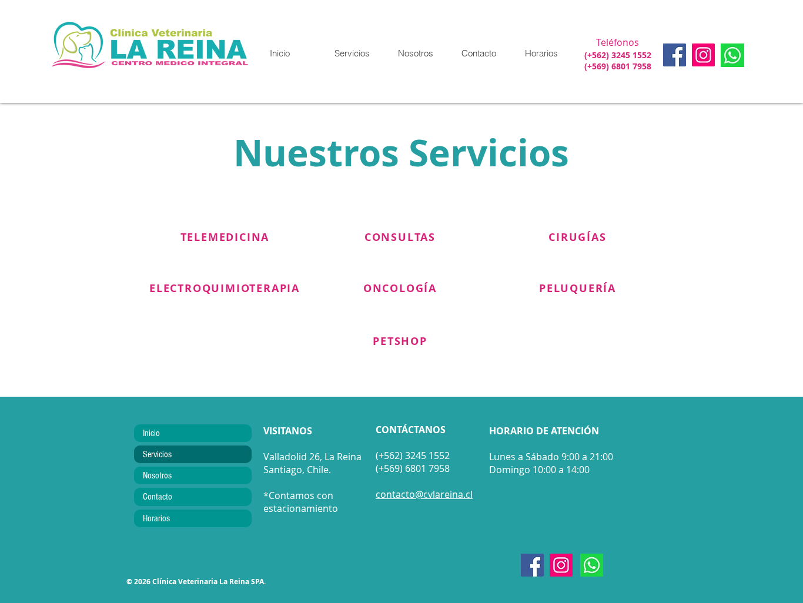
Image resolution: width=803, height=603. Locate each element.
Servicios (157, 454)
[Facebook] (674, 54)
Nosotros (157, 475)
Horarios (156, 518)
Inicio (151, 433)
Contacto (157, 496)
